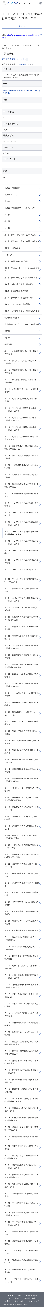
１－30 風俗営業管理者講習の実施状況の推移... (21, 656)
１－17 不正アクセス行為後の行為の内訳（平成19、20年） (21, 533)
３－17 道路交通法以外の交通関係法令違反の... (21, 1195)
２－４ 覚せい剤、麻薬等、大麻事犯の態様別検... (21, 967)
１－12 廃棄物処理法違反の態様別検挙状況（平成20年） (21, 485)
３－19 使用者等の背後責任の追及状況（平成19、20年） (21, 1214)
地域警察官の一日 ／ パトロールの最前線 (21, 324)
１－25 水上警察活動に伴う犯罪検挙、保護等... (21, 609)
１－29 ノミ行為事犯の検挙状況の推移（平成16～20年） (21, 647)
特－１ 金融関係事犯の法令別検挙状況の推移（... (21, 352)
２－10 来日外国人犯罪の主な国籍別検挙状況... (21, 1024)
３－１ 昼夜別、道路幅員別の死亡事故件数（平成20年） (21, 1043)
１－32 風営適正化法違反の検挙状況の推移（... (21, 675)
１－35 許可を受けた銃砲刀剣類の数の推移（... (21, 704)
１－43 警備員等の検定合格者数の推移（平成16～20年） (21, 779)
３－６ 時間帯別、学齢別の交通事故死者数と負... (21, 1090)
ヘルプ (9, 1298)
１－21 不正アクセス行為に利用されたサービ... (21, 571)
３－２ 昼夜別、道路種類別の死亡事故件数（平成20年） (21, 1052)
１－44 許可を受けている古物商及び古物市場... (21, 789)
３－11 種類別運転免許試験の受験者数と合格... (21, 1138)
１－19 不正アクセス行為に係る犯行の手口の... (21, 552)
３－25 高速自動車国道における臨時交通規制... (21, 1271)
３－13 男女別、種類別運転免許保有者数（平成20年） (21, 1157)
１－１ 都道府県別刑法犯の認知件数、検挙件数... (21, 381)
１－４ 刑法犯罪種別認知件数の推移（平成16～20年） (20, 409)
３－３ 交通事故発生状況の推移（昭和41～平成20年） (21, 1062)
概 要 (7, 221)
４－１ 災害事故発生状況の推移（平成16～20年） (21, 1280)
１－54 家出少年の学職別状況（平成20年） (21, 884)
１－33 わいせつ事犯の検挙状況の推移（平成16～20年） (21, 685)
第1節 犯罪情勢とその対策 (16, 261)
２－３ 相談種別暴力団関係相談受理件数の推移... (21, 957)
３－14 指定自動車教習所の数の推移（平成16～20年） (20, 1166)
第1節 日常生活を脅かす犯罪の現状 (20, 235)
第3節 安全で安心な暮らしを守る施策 (20, 278)
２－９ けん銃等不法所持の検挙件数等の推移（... (21, 1014)
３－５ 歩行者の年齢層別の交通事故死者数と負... (21, 1081)
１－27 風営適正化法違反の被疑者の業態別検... (21, 628)
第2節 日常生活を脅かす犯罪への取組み (21, 241)
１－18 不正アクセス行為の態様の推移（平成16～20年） (21, 542)
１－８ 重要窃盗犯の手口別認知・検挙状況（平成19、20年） (21, 447)
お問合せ (8, 1301)
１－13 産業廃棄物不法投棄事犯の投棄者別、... (21, 495)
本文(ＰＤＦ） (10, 201)
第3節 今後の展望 (12, 248)
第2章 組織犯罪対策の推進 (16, 291)
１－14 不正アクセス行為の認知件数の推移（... (21, 504)
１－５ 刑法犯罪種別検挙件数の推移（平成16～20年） (20, 419)
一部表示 (22, 64)
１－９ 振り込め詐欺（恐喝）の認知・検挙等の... (21, 457)
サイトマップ (34, 1301)
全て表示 (29, 64)
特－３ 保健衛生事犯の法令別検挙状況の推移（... (21, 371)
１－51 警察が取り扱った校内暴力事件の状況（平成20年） (21, 855)
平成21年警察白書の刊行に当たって (19, 208)
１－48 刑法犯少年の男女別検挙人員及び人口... (21, 827)
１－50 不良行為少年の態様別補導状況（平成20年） (21, 846)
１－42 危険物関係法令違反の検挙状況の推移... (21, 770)
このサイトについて (14, 1295)
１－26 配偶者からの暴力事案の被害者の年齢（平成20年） (21, 618)
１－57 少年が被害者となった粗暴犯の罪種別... (21, 912)
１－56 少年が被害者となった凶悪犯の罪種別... (21, 903)
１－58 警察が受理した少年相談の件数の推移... (21, 922)
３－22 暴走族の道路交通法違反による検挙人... (21, 1242)
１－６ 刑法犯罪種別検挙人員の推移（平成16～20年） (20, 428)
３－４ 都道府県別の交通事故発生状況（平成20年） (21, 1071)
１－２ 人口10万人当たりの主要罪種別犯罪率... (21, 390)
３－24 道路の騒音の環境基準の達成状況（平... (21, 1261)
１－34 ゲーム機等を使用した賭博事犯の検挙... (21, 694)
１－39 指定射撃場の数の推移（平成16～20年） (21, 742)
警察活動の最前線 (11, 318)
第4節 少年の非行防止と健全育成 (19, 284)
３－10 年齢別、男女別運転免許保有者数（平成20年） (21, 1128)
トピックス (9, 255)
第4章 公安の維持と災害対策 (17, 304)
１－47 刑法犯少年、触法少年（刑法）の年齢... (21, 817)
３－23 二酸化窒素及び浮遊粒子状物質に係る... (21, 1252)
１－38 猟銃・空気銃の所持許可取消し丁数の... (21, 732)
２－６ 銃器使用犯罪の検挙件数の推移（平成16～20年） (21, 986)
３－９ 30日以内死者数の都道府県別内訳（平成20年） (21, 1119)
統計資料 (8, 344)
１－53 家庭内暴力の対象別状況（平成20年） (21, 874)
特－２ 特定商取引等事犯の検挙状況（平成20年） (20, 362)
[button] (40, 3)
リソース (22, 26)
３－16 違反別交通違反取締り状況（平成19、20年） (21, 1185)
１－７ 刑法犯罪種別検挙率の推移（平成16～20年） (21, 438)
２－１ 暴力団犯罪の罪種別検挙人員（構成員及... (20, 938)
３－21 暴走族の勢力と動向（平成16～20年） (21, 1233)
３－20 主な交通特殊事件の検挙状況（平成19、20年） (20, 1223)
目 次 (7, 228)
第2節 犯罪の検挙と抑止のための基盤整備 (21, 269)
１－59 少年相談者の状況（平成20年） (21, 930)
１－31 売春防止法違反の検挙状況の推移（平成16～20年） (21, 666)
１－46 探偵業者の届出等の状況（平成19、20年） (21, 808)
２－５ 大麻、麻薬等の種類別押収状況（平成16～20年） (21, 976)
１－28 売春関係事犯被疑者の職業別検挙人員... (21, 637)
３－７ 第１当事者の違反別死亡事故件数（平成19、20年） (21, 1100)
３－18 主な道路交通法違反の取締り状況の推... (21, 1204)
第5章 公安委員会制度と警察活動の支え (21, 311)
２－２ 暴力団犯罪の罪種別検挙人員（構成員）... (20, 948)
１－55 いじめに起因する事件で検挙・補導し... (21, 893)
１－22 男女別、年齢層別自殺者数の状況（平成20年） (21, 580)
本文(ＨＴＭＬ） (11, 195)
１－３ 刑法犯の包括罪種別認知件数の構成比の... (21, 400)
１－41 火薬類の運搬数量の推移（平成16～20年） (21, 760)
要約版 (7, 338)
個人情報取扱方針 (30, 1298)
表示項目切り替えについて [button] (13, 59)
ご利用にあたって (30, 1295)
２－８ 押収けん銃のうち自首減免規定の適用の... (21, 1005)
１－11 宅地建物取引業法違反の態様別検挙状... (21, 476)
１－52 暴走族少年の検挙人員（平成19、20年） (20, 865)
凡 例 (7, 215)
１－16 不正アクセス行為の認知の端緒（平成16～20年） (21, 523)
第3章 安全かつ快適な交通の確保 (19, 298)
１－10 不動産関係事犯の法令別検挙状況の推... (21, 466)
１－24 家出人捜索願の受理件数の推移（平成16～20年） (21, 599)
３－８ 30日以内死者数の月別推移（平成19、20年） (21, 1109)
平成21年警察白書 (12, 188)
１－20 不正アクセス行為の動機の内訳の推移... (21, 561)
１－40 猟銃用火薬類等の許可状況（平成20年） (21, 751)
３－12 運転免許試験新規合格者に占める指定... (21, 1147)
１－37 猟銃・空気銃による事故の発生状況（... (21, 723)
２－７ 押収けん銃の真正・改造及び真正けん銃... (21, 995)
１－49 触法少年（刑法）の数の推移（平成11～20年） (20, 836)
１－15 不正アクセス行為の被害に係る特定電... (21, 514)
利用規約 (18, 1298)
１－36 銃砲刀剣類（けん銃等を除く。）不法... (19, 713)
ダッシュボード (20, 1301)
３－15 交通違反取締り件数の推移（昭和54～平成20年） (21, 1176)
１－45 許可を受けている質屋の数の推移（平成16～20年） (21, 798)
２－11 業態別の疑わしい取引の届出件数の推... (21, 1033)
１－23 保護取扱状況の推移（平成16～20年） (21, 590)
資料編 (7, 331)
